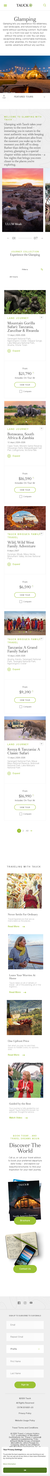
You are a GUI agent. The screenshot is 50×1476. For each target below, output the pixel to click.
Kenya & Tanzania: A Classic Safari (23, 751)
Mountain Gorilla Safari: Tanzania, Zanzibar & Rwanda (23, 327)
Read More (14, 927)
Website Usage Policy (25, 1421)
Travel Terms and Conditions (25, 1428)
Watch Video (16, 1118)
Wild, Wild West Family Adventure (21, 544)
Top (4, 98)
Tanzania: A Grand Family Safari (22, 649)
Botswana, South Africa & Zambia (20, 436)
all (27, 830)
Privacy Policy (25, 1414)
